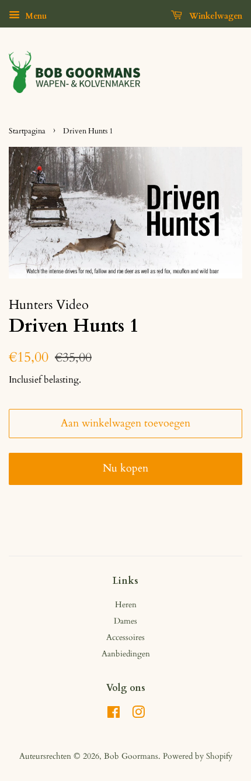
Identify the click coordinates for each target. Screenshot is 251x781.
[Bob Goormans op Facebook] (113, 714)
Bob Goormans (131, 756)
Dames (125, 621)
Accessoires (125, 637)
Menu (35, 16)
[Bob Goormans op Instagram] (138, 714)
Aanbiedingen (126, 653)
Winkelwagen (214, 16)
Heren (126, 604)
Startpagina (27, 131)
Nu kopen (125, 468)
